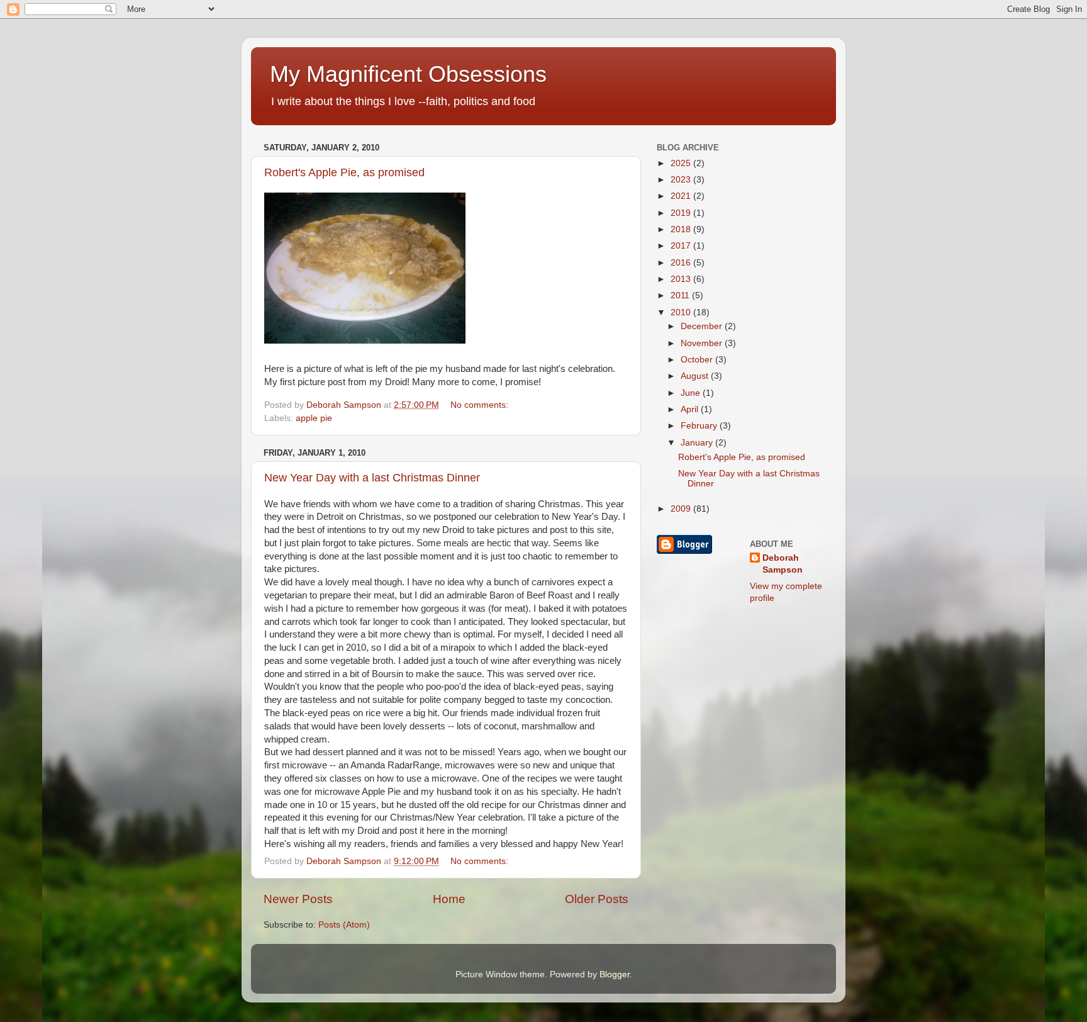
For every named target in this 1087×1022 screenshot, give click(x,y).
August (696, 376)
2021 (682, 196)
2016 (682, 262)
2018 (682, 229)
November (703, 343)
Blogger (614, 974)
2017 (682, 245)
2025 (682, 163)
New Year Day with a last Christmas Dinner (372, 477)
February (700, 425)
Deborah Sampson (782, 564)
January (698, 442)
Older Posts (596, 899)
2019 (682, 213)
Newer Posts (298, 899)
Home (449, 899)
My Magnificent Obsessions (408, 74)
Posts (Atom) (344, 924)
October (698, 359)
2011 (681, 295)
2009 (682, 509)
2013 (682, 279)
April (691, 409)
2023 (682, 179)
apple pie (314, 418)
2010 (682, 312)
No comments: (480, 405)
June (692, 393)
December (703, 326)
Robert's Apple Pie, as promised (344, 172)
